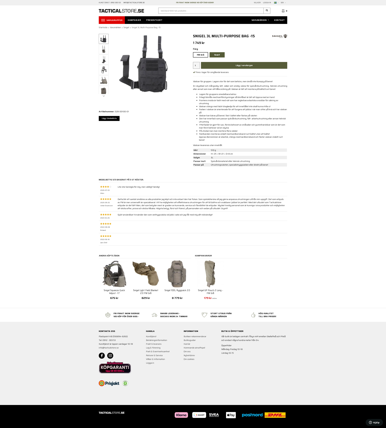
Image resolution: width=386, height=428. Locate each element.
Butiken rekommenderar (195, 336)
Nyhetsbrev (189, 355)
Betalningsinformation (156, 340)
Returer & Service (154, 355)
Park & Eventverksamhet (158, 351)
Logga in (267, 3)
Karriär (187, 344)
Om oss (187, 351)
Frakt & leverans (153, 344)
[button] (267, 11)
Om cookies (189, 359)
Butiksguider (190, 340)
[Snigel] (279, 36)
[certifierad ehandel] (125, 383)
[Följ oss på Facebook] (102, 356)
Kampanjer (134, 20)
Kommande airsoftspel (194, 347)
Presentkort (154, 20)
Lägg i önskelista (109, 118)
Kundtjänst (151, 336)
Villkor (257, 3)
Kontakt (279, 20)
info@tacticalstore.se (109, 347)
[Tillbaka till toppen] (283, 423)
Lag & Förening (153, 347)
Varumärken (259, 20)
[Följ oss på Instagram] (110, 356)
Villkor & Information (155, 359)
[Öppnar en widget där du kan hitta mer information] (374, 422)
